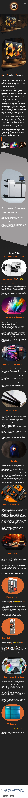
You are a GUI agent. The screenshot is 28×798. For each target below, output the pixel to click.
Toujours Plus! (5, 139)
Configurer (6, 793)
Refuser (11, 796)
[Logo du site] (14, 7)
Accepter (6, 796)
